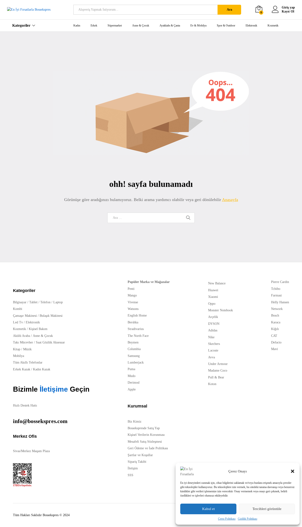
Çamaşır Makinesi (25, 315)
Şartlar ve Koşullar (140, 455)
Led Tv (18, 322)
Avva (211, 357)
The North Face (138, 336)
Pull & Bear (216, 377)
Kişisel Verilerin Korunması (146, 435)
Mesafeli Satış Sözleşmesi (145, 441)
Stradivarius (136, 329)
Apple (132, 389)
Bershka (133, 322)
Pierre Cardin (280, 282)
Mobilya (18, 356)
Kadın (76, 25)
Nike (211, 337)
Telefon (45, 302)
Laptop (58, 302)
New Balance (217, 283)
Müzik (27, 349)
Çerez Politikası (226, 518)
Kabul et (208, 509)
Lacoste (213, 350)
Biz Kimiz (134, 421)
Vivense (133, 302)
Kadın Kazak (41, 369)
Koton (212, 384)
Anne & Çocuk (140, 25)
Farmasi (276, 295)
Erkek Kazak (21, 369)
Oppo (211, 303)
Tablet (33, 302)
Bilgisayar (19, 302)
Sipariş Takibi (137, 461)
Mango (132, 295)
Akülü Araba (21, 336)
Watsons (133, 309)
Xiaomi (213, 297)
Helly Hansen (280, 302)
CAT (274, 336)
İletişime (53, 389)
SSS (130, 475)
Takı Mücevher (23, 342)
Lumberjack (136, 362)
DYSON (213, 324)
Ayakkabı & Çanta (169, 25)
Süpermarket (115, 25)
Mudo (131, 376)
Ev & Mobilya (198, 25)
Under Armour (218, 364)
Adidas (212, 330)
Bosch (275, 315)
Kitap (16, 349)
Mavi (274, 349)
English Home (137, 315)
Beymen (133, 342)
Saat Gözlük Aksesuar (50, 342)
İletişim (133, 468)
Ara (229, 9)
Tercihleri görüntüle (266, 509)
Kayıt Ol (288, 11)
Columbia (134, 349)
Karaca (275, 322)
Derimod (133, 382)
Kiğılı (275, 329)
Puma (131, 369)
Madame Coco (217, 370)
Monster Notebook (220, 310)
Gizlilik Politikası (247, 518)
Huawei (213, 290)
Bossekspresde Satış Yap (144, 428)
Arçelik (213, 317)
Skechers (214, 344)
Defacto (276, 342)
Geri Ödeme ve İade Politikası (148, 448)
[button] (292, 471)
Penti (131, 289)
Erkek (94, 25)
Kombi (17, 309)
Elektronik (251, 25)
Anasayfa (230, 199)
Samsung (134, 356)
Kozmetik (273, 25)
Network (277, 309)
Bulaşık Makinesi (51, 315)
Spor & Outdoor (226, 25)
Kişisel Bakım (38, 329)
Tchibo (275, 289)
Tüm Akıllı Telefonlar (27, 362)
